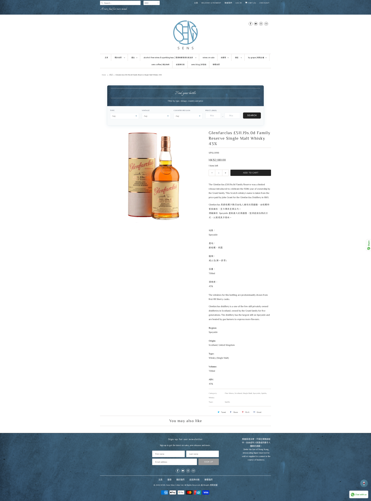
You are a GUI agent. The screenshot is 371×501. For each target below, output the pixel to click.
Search (252, 115)
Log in (239, 3)
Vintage (146, 110)
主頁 (196, 3)
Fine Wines (229, 393)
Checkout (264, 3)
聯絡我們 (228, 3)
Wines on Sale (208, 57)
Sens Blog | (198, 64)
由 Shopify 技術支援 (209, 485)
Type (112, 110)
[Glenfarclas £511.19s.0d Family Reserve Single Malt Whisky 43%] (153, 176)
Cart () (251, 3)
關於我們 (180, 479)
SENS (162, 485)
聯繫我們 (208, 479)
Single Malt (247, 393)
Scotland (238, 393)
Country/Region (182, 110)
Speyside (256, 393)
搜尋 (169, 479)
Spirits (264, 393)
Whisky (211, 397)
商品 (111, 75)
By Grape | (256, 57)
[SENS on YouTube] (256, 23)
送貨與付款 (194, 479)
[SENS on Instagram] (261, 23)
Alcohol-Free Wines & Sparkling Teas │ (168, 57)
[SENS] (185, 35)
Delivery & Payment (211, 3)
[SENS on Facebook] (250, 23)
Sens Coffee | (160, 64)
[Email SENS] (266, 23)
